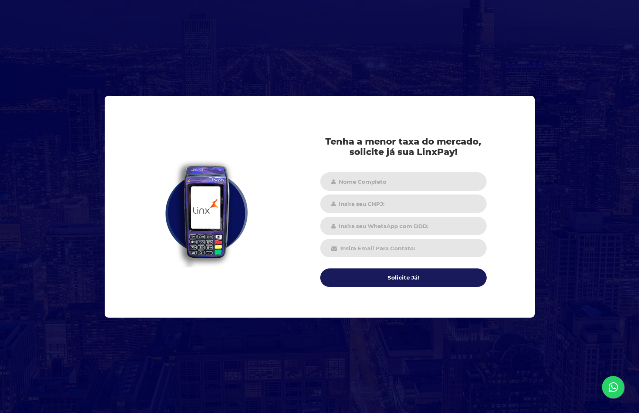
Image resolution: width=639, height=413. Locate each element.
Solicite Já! (403, 277)
